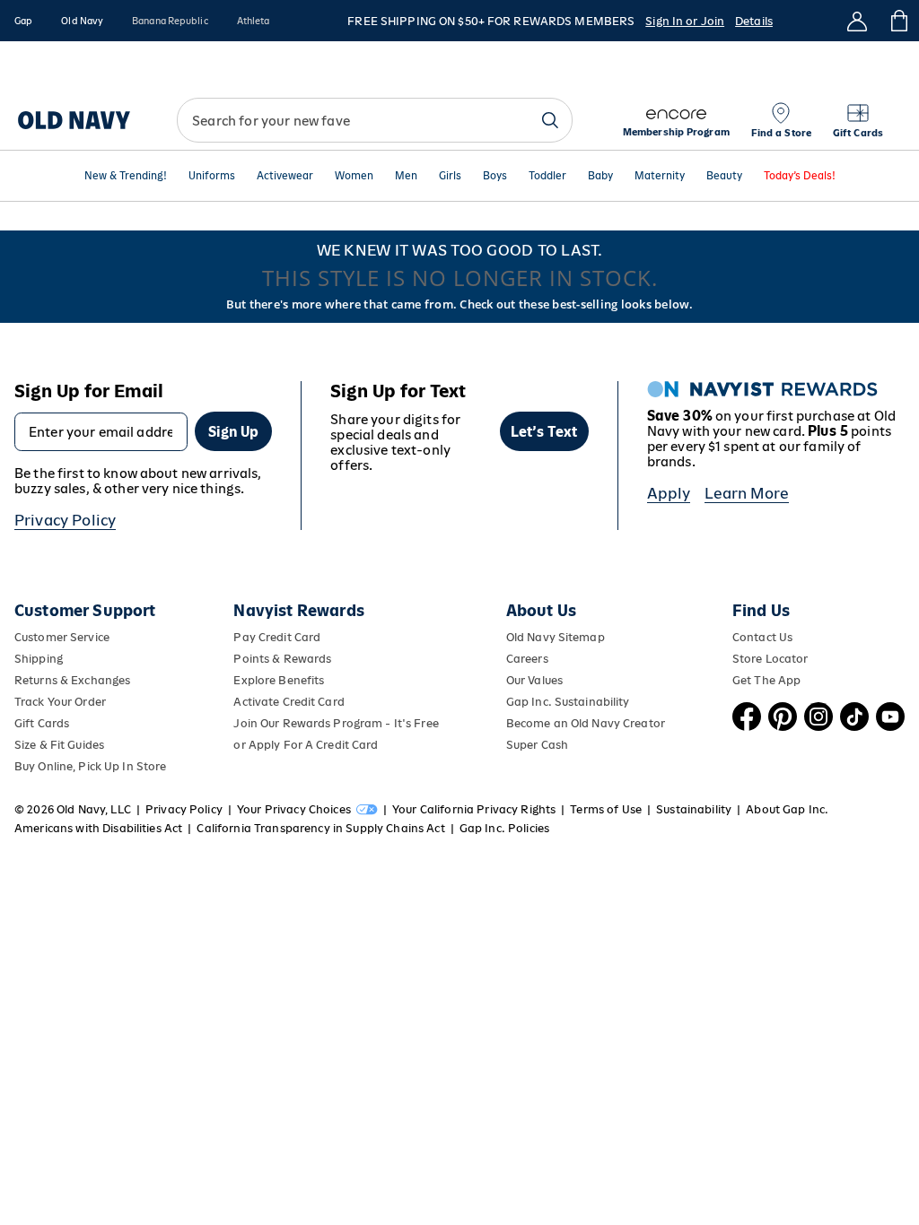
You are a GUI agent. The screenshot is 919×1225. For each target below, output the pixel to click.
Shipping (38, 658)
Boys (495, 176)
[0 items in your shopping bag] (898, 20)
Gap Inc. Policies (504, 828)
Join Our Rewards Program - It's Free (335, 723)
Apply (669, 493)
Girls (450, 176)
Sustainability (693, 809)
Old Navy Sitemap (555, 637)
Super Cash (537, 745)
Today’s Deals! (800, 176)
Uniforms (211, 176)
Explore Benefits (278, 680)
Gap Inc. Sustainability (568, 701)
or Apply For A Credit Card (305, 745)
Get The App (766, 680)
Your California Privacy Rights (474, 809)
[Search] (550, 120)
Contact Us (762, 637)
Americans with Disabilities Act (98, 828)
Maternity (660, 176)
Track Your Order (60, 701)
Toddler (547, 176)
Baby (600, 176)
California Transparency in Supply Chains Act (320, 828)
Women (354, 176)
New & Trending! (125, 176)
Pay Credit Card (276, 637)
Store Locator (770, 658)
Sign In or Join (684, 21)
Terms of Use (606, 809)
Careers (527, 658)
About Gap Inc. (787, 809)
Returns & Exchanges (72, 680)
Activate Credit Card (288, 701)
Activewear (285, 176)
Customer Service (61, 637)
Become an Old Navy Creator (585, 723)
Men (406, 176)
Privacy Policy (65, 520)
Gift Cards (41, 723)
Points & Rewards (282, 658)
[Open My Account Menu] (857, 20)
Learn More (747, 493)
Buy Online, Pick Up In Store (90, 766)
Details (754, 21)
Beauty (724, 176)
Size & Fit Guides (59, 745)
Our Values (534, 680)
